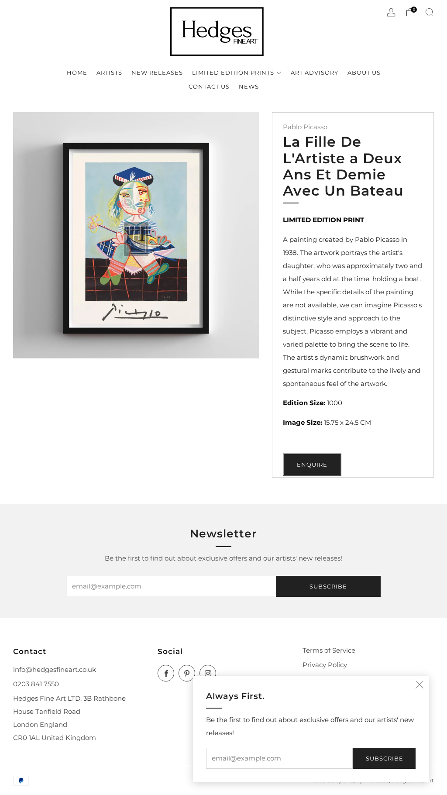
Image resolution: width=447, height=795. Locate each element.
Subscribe (384, 758)
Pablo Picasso (305, 127)
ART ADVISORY (314, 72)
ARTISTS (109, 72)
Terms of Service (329, 650)
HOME (77, 72)
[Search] (429, 12)
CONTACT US (209, 86)
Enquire (312, 464)
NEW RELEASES (157, 72)
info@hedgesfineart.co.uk (54, 670)
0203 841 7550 (36, 684)
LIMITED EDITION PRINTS (233, 72)
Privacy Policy (325, 665)
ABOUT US (364, 72)
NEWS (249, 86)
